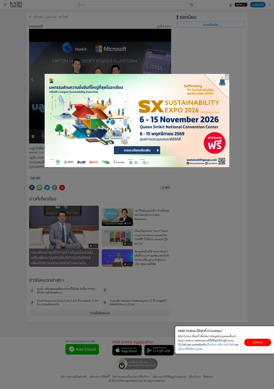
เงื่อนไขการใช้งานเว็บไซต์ (220, 344)
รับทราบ (258, 342)
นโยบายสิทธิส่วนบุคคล (190, 348)
